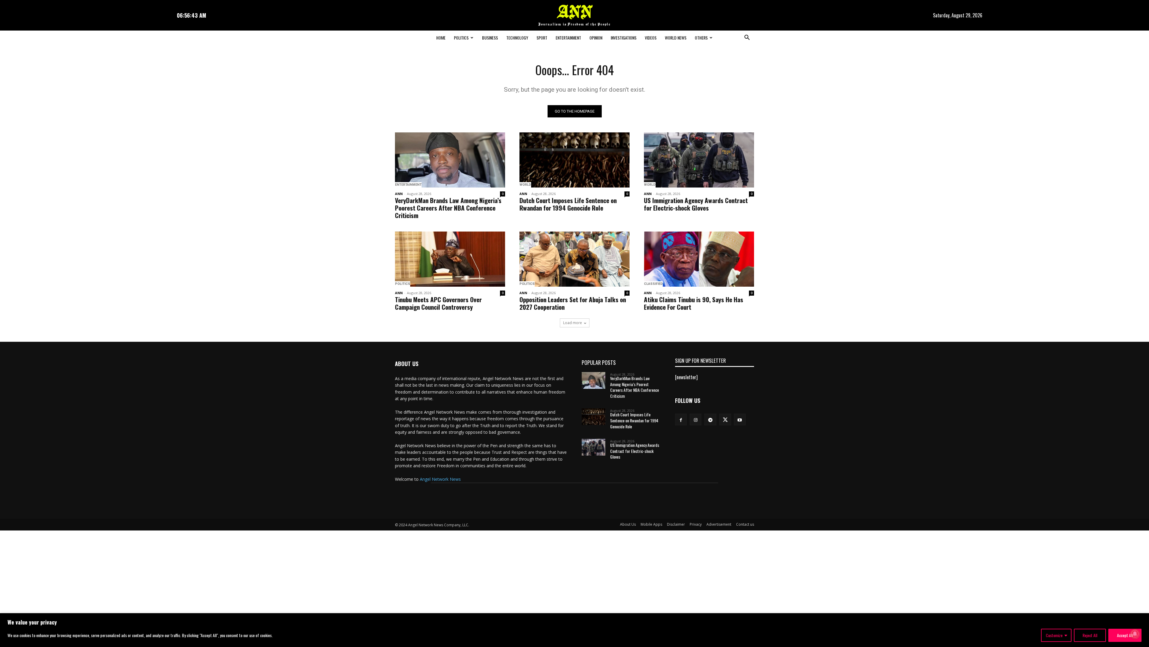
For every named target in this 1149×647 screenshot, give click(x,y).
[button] (747, 38)
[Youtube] (740, 419)
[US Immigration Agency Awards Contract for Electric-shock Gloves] (699, 160)
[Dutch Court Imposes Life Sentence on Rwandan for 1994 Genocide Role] (574, 160)
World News (675, 37)
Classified (653, 284)
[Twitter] (725, 419)
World (525, 185)
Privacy (696, 524)
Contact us (745, 524)
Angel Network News (440, 479)
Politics (461, 37)
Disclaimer (676, 524)
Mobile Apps (651, 524)
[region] (574, 630)
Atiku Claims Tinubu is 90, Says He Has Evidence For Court (693, 303)
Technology (517, 37)
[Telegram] (710, 419)
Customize (1054, 635)
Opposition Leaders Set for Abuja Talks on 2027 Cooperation (572, 303)
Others (701, 37)
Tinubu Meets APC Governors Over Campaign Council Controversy (438, 303)
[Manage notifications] (1135, 634)
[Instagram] (695, 419)
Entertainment (568, 37)
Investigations (623, 37)
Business (490, 37)
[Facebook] (681, 419)
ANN (399, 193)
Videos (650, 37)
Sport (541, 37)
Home (441, 37)
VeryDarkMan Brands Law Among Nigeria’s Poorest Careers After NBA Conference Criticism (448, 208)
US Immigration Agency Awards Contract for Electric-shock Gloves (696, 204)
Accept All (1125, 635)
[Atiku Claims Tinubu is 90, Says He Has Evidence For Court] (699, 259)
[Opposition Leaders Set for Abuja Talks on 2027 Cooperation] (574, 259)
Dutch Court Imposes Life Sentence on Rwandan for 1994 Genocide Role (568, 204)
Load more (572, 322)
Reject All (1090, 635)
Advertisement (718, 524)
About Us (628, 524)
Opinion (595, 37)
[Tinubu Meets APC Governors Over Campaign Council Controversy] (450, 259)
